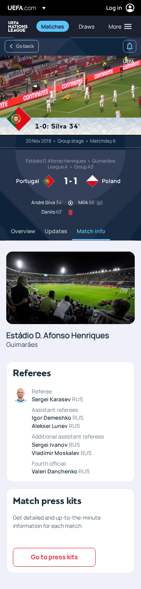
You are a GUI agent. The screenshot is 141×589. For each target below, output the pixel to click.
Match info (91, 231)
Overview (23, 231)
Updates (56, 231)
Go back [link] (25, 46)
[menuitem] (53, 26)
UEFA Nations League (18, 26)
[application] (70, 95)
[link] (52, 26)
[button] (118, 26)
